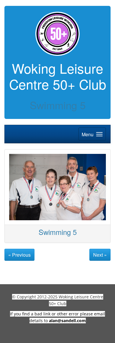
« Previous (19, 254)
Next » (100, 254)
